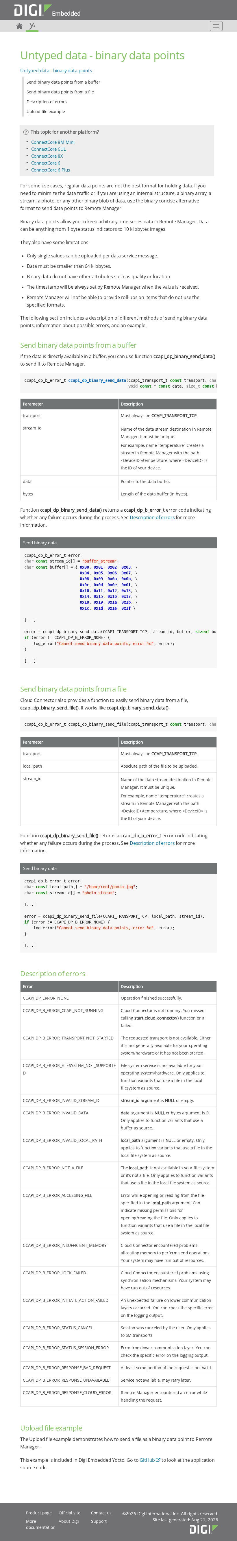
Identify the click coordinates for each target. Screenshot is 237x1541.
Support (99, 1521)
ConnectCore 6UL (48, 149)
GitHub (147, 1460)
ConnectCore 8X (47, 156)
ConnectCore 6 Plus (50, 170)
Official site (69, 1513)
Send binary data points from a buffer (63, 82)
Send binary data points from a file (60, 92)
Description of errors (47, 101)
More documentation (40, 1524)
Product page (39, 1513)
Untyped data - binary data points (56, 70)
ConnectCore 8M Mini (53, 142)
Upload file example (46, 111)
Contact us (101, 1513)
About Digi (69, 1521)
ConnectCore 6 (45, 163)
